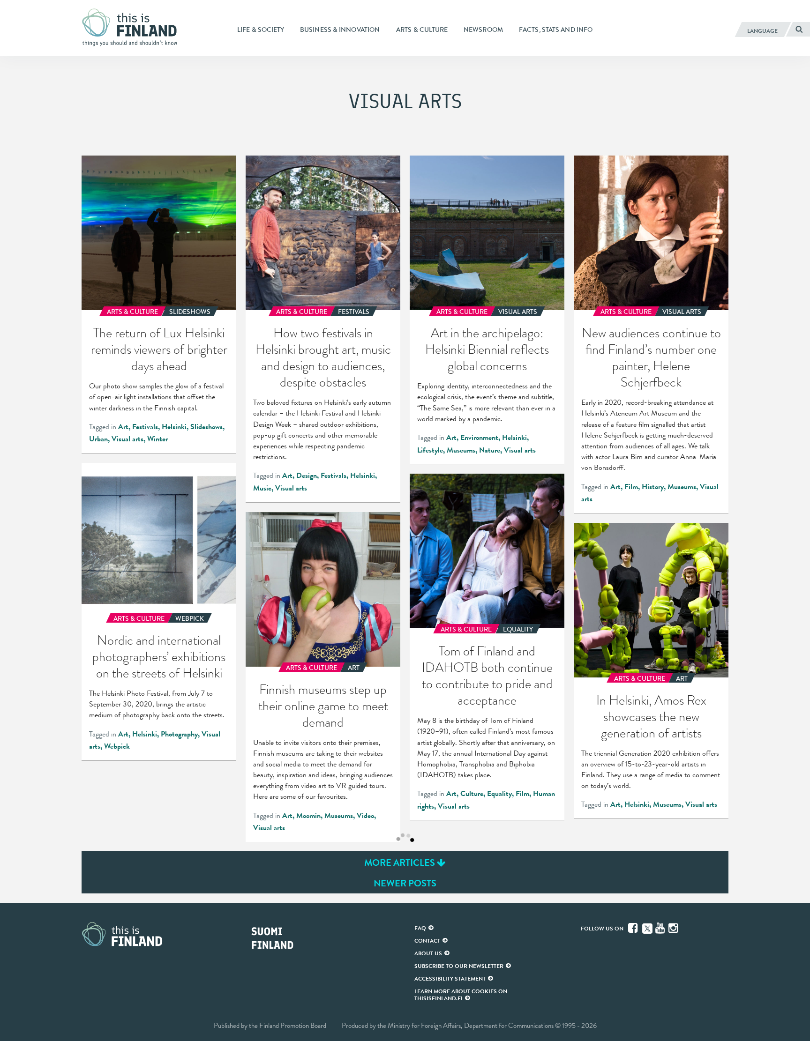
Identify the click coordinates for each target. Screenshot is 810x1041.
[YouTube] (661, 928)
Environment (479, 437)
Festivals (145, 426)
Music (262, 488)
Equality (499, 793)
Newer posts (405, 883)
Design (306, 475)
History (653, 486)
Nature (489, 450)
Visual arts (127, 439)
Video (365, 815)
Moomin (308, 815)
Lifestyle (430, 450)
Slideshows (206, 426)
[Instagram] (674, 928)
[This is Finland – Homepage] (133, 27)
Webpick (117, 746)
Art (123, 426)
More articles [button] (400, 862)
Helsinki (174, 426)
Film (631, 486)
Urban (98, 439)
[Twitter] (647, 928)
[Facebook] (633, 928)
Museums (461, 450)
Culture (471, 793)
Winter (157, 439)
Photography (179, 734)
